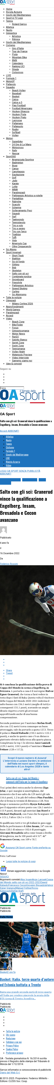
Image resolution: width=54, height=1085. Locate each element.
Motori (9, 138)
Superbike (17, 141)
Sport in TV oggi (14, 18)
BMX (14, 60)
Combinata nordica (21, 276)
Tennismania (18, 348)
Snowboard (18, 279)
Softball (16, 132)
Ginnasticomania (20, 330)
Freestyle (17, 282)
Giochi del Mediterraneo (18, 15)
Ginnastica (11, 33)
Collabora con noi (14, 1042)
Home (9, 9)
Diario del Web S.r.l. (10, 1072)
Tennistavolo (18, 222)
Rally (14, 150)
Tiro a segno (18, 228)
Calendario (17, 63)
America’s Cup (19, 243)
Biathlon (16, 258)
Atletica (10, 27)
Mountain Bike (19, 57)
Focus (15, 327)
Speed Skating (19, 288)
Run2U (15, 336)
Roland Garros (19, 24)
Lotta (14, 186)
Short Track (18, 255)
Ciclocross (17, 72)
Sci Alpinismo (19, 294)
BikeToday (17, 324)
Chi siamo (10, 1035)
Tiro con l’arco (19, 231)
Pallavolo (11, 84)
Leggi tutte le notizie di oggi (21, 861)
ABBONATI (13, 431)
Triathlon (16, 234)
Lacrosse (17, 120)
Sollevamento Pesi (22, 210)
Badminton (17, 162)
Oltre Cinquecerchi (21, 246)
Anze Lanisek (39, 879)
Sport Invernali (13, 252)
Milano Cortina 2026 (22, 303)
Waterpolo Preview (22, 354)
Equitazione (18, 174)
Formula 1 (11, 78)
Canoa (15, 168)
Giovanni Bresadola (36, 885)
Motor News (18, 333)
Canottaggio (18, 171)
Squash (16, 213)
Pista (15, 54)
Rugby (15, 129)
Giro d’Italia (18, 48)
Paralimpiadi (18, 192)
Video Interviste (20, 357)
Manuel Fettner (24, 888)
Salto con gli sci (20, 273)
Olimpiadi (11, 300)
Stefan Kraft (17, 890)
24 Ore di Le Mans (21, 144)
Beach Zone (18, 321)
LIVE (8, 75)
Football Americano (22, 108)
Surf (14, 216)
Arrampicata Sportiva (23, 159)
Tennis (9, 21)
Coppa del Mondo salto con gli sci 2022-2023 (26, 881)
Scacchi (16, 204)
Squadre (10, 87)
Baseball (16, 93)
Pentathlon (17, 198)
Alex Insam (26, 879)
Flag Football (19, 105)
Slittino (15, 264)
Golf (14, 177)
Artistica (16, 36)
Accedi (9, 315)
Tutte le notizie (14, 297)
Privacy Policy (12, 1045)
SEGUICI (4, 876)
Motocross (18, 147)
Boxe (14, 165)
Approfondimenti (15, 306)
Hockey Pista (19, 114)
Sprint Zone (18, 342)
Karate (15, 183)
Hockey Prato (19, 117)
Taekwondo (18, 219)
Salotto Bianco (19, 339)
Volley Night (18, 351)
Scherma (16, 207)
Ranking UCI (18, 66)
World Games (13, 309)
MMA (15, 189)
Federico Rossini (9, 563)
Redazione (10, 1038)
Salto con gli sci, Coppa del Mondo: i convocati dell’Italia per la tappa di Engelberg (27, 780)
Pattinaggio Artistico (22, 285)
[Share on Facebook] (30, 659)
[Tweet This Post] (30, 662)
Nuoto (9, 30)
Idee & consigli (14, 363)
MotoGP (10, 81)
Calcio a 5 (17, 102)
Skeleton (16, 270)
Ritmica (16, 39)
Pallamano (17, 123)
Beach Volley (19, 90)
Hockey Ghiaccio (20, 111)
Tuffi (14, 237)
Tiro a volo (17, 225)
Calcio (15, 99)
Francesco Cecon (17, 885)
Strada (15, 69)
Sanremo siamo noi (22, 360)
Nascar (15, 153)
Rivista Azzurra (14, 12)
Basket (15, 96)
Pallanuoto (17, 126)
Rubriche (16, 201)
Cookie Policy (12, 1049)
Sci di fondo (18, 261)
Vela (14, 240)
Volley (15, 135)
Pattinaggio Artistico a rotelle (27, 195)
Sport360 (11, 156)
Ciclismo (10, 45)
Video (9, 318)
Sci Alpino (11, 249)
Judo (14, 180)
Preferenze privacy (14, 1053)
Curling (15, 291)
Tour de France (19, 51)
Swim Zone (18, 345)
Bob (14, 267)
